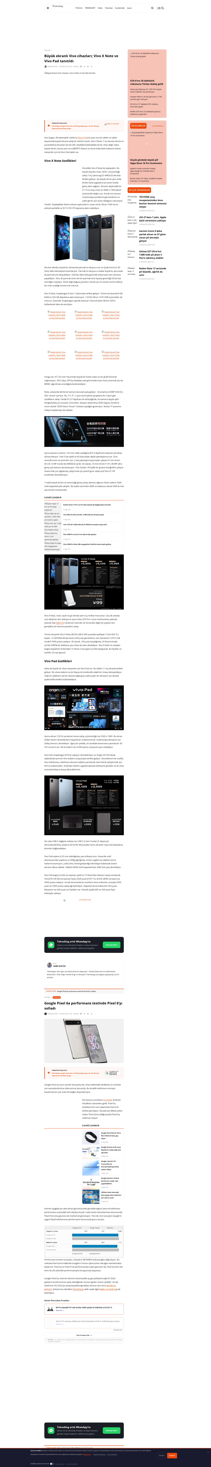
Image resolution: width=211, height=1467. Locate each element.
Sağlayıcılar (87, 1454)
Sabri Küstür (52, 67)
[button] (56, 319)
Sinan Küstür (52, 1014)
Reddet (161, 1455)
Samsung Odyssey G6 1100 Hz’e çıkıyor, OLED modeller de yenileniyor (146, 90)
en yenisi (107, 1099)
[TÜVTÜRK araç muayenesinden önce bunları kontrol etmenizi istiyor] (132, 200)
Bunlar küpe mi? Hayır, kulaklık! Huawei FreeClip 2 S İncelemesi (146, 179)
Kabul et (172, 1455)
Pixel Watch (78, 1289)
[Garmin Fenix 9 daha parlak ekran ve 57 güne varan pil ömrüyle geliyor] (132, 234)
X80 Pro (60, 622)
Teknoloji (56, 997)
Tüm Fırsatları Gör (83, 1335)
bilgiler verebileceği (108, 1289)
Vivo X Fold (83, 137)
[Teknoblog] (62, 8)
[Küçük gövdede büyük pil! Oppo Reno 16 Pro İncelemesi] (147, 144)
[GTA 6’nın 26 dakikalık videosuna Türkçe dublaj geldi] (147, 64)
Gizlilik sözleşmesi (99, 1454)
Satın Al (59, 1310)
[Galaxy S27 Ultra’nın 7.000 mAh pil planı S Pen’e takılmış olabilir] (132, 255)
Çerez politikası (112, 1454)
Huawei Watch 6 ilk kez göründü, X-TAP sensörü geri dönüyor (146, 98)
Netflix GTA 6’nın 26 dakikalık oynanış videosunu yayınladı (145, 112)
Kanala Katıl (111, 945)
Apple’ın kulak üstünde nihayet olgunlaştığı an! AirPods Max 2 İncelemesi (142, 171)
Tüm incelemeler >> (158, 126)
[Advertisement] (84, 1363)
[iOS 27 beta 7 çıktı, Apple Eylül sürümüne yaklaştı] (132, 220)
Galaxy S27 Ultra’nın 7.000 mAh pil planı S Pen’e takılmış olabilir (151, 254)
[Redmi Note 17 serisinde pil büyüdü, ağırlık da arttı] (132, 272)
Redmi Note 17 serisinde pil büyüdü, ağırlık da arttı (152, 271)
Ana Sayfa (47, 50)
